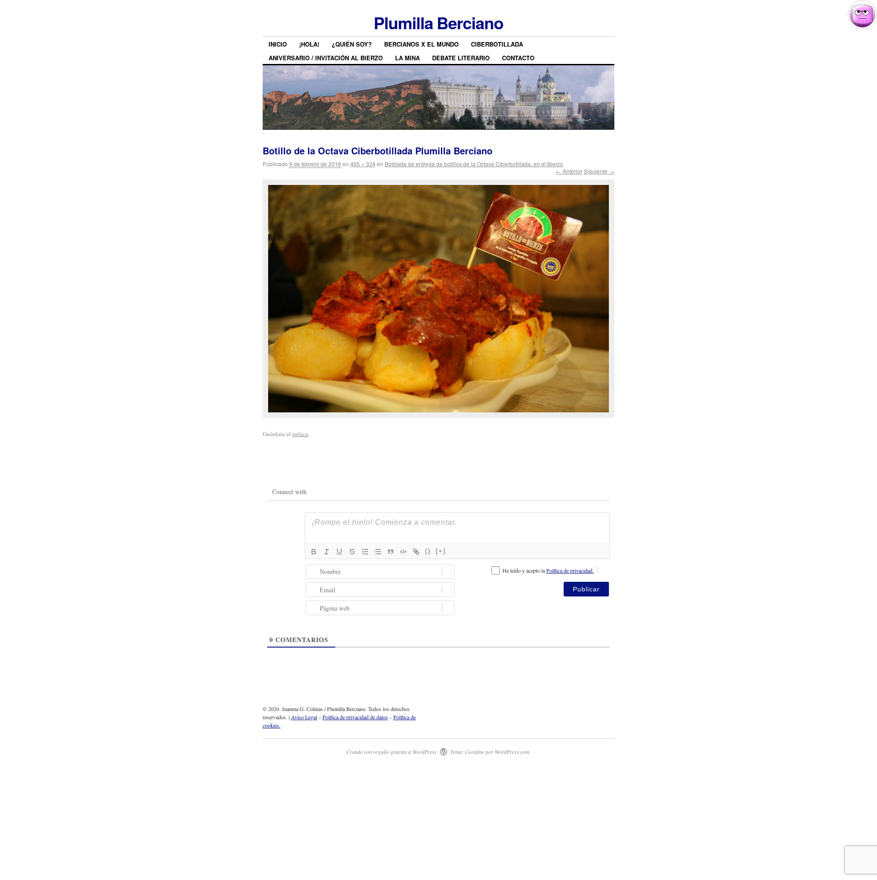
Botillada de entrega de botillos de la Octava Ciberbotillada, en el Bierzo (474, 164)
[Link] (416, 551)
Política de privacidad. (570, 570)
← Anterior (569, 171)
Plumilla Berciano (438, 22)
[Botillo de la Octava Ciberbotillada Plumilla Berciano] (438, 298)
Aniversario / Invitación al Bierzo (326, 57)
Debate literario (461, 57)
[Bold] (313, 551)
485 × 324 (362, 164)
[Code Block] (403, 551)
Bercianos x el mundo (421, 44)
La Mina (407, 57)
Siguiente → (599, 171)
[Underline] (339, 551)
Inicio (278, 44)
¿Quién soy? (352, 44)
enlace (300, 434)
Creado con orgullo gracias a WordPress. (392, 751)
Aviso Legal (304, 717)
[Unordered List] (377, 551)
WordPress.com (512, 751)
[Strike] (352, 551)
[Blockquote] (390, 551)
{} (428, 551)
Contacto (518, 57)
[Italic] (326, 551)
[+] (441, 551)
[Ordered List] (365, 551)
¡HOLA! (309, 44)
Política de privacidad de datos (355, 717)
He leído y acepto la (548, 570)
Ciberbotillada (497, 44)
